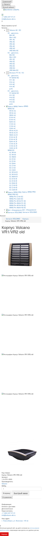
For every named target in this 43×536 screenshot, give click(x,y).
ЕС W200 (12, 157)
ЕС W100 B (13, 172)
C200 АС (12, 128)
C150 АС (12, 126)
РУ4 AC (12, 86)
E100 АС (12, 117)
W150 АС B (13, 133)
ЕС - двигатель (13, 53)
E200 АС (12, 122)
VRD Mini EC (13, 70)
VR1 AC (12, 39)
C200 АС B (13, 148)
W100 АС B (13, 130)
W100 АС (12, 111)
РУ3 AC (12, 84)
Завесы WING (23, 106)
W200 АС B (13, 135)
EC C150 (12, 168)
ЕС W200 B (13, 176)
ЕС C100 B (13, 185)
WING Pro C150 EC (16, 196)
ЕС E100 (12, 159)
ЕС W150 (12, 155)
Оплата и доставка (8, 506)
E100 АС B (13, 137)
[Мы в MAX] (2, 14)
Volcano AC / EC (15, 30)
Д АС (11, 89)
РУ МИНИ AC (14, 78)
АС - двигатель (13, 33)
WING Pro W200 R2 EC (17, 207)
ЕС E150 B (13, 181)
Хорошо (4, 534)
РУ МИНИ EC (14, 93)
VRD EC (12, 68)
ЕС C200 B (13, 190)
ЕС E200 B (13, 183)
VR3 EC (12, 64)
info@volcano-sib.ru (9, 19)
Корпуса (25, 219)
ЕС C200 (12, 170)
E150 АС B (13, 139)
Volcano (4, 484)
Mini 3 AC (12, 37)
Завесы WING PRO (29, 192)
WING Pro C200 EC (16, 199)
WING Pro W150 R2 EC (17, 205)
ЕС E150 (12, 161)
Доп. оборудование (29, 210)
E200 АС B (13, 141)
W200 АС (12, 115)
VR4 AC (12, 46)
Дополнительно (7, 509)
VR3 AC (12, 44)
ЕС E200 (12, 163)
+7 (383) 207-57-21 (8, 17)
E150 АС (12, 119)
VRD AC (12, 48)
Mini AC (12, 35)
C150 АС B (13, 146)
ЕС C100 (12, 165)
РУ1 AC (12, 80)
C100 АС (12, 124)
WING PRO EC (13, 194)
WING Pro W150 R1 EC (17, 201)
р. (6, 4)
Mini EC (12, 55)
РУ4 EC (12, 102)
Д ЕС (11, 104)
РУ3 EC (12, 100)
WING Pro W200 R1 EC (17, 203)
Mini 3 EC (12, 57)
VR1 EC (12, 59)
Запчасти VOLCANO (29, 212)
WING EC (11, 150)
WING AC (11, 108)
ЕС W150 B (13, 174)
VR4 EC (12, 66)
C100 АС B (13, 144)
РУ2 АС (12, 82)
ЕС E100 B (13, 179)
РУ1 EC (12, 95)
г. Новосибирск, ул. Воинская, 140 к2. (15, 521)
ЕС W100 (12, 152)
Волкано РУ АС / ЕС (16, 73)
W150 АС (12, 113)
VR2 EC (12, 61)
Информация (6, 504)
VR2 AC (12, 42)
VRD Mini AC (13, 50)
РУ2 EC (12, 97)
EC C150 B (13, 187)
